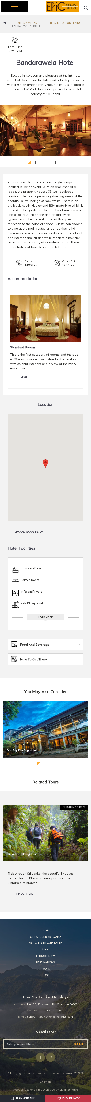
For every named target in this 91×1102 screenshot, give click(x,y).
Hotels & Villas (26, 23)
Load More (45, 617)
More (24, 377)
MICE (45, 950)
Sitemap (45, 1081)
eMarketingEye (69, 1089)
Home (45, 931)
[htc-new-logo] (62, 6)
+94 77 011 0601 (53, 1010)
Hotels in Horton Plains (63, 23)
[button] (45, 463)
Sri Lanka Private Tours (45, 943)
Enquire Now (45, 956)
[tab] (45, 644)
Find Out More (24, 894)
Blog (45, 975)
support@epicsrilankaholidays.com (50, 1016)
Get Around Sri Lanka (45, 937)
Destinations (45, 962)
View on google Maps (29, 532)
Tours (45, 969)
